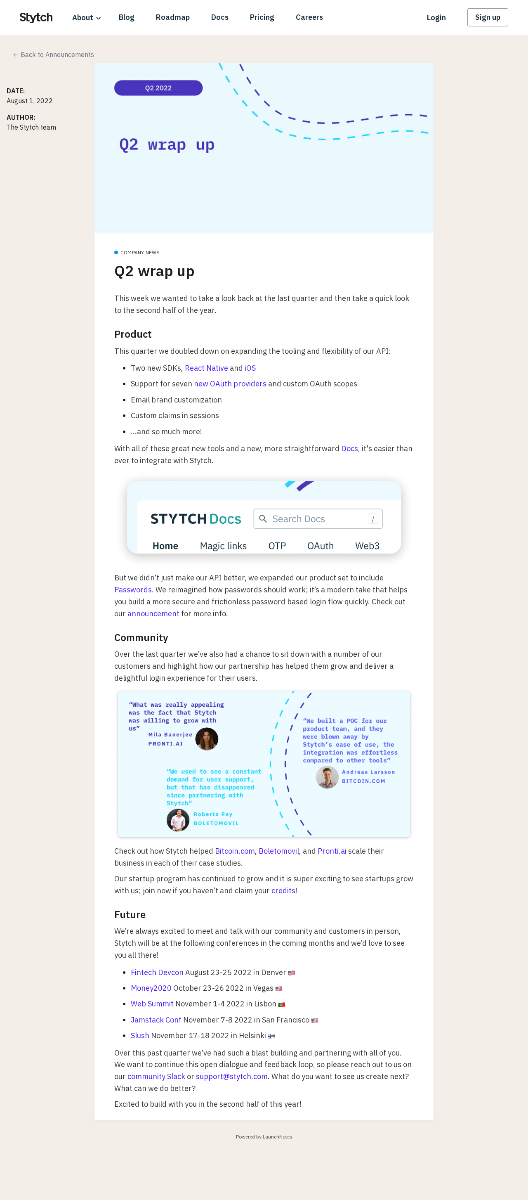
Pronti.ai (332, 851)
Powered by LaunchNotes (264, 1137)
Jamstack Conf (156, 1020)
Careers (309, 17)
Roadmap (173, 17)
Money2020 (151, 988)
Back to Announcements (56, 54)
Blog (126, 17)
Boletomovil (279, 851)
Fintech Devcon (157, 972)
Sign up (487, 17)
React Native (206, 368)
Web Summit (152, 1003)
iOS (250, 368)
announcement (153, 613)
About (82, 17)
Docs (220, 17)
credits (283, 890)
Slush (140, 1035)
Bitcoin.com (235, 851)
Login (436, 17)
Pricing (262, 17)
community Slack (156, 1076)
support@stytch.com (232, 1076)
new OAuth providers (230, 383)
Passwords (133, 589)
